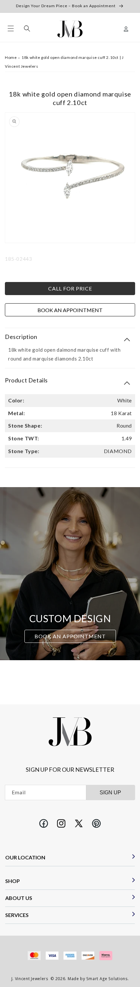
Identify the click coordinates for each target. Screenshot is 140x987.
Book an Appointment (70, 310)
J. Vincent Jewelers (29, 978)
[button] (11, 28)
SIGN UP (110, 792)
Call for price (70, 288)
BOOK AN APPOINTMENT (70, 636)
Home (11, 57)
